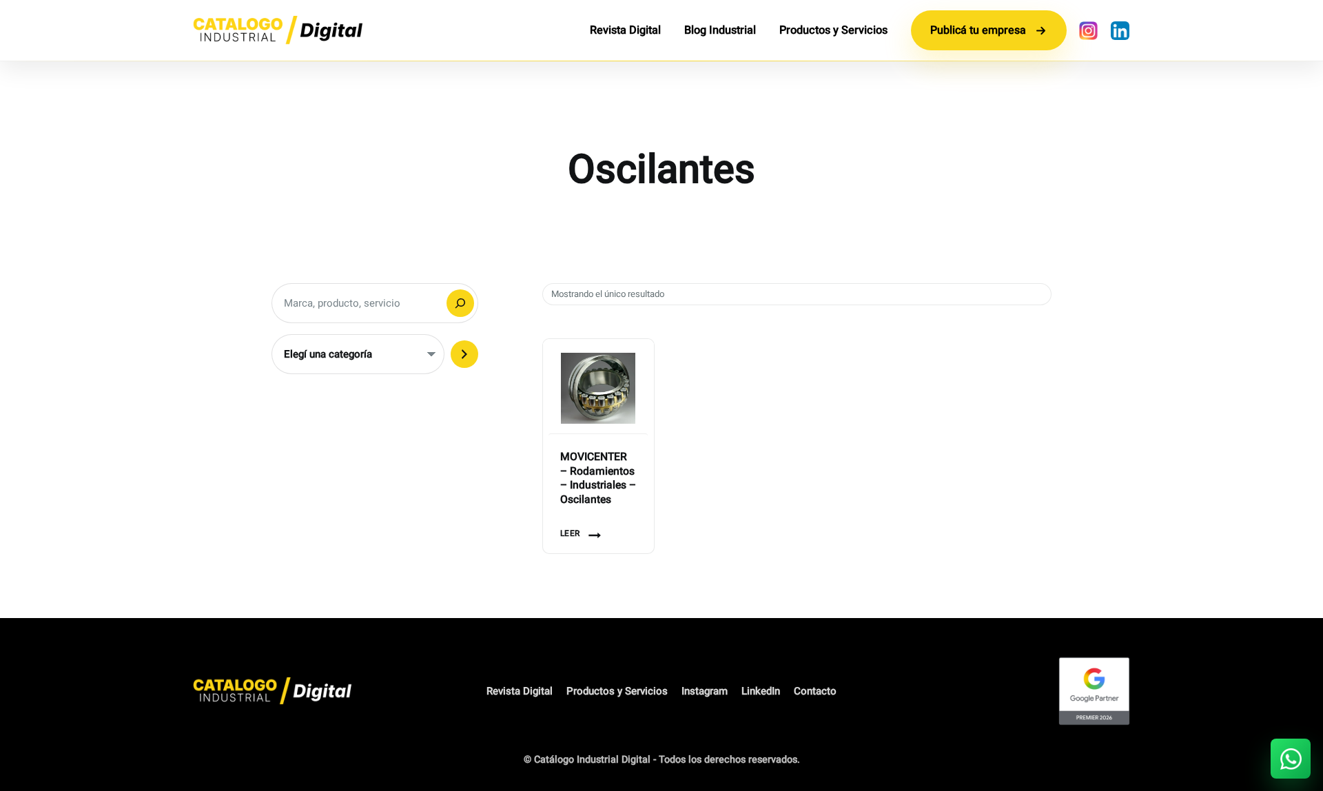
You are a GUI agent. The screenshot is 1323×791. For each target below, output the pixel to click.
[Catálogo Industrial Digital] (277, 30)
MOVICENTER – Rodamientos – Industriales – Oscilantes (598, 479)
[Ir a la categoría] (464, 354)
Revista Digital (625, 30)
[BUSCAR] (460, 303)
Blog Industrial (720, 30)
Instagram (704, 691)
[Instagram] (1088, 30)
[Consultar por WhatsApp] (1291, 759)
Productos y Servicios (833, 30)
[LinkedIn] (1119, 30)
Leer (570, 534)
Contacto (815, 691)
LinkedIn (760, 691)
